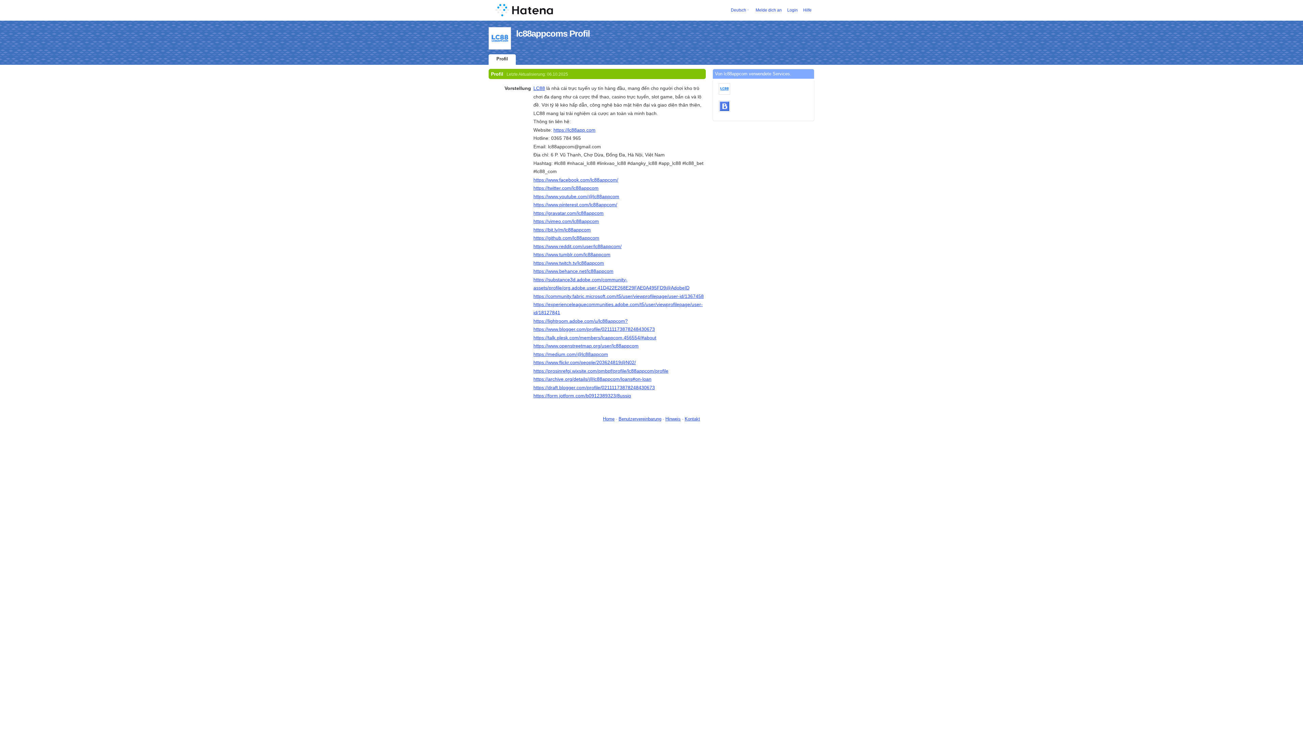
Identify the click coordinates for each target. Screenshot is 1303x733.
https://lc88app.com (574, 130)
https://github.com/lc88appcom (566, 238)
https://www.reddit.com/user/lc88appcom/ (577, 246)
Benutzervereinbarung (640, 418)
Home (609, 418)
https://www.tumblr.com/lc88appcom (571, 254)
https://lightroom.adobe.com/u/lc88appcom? (580, 321)
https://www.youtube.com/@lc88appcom (576, 196)
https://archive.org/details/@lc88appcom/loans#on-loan (592, 379)
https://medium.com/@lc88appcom (570, 354)
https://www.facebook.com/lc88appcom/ (575, 180)
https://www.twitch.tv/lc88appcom (568, 263)
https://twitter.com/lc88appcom (566, 188)
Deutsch (738, 10)
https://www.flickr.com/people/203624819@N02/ (584, 362)
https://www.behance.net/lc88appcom (573, 271)
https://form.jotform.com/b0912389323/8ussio (582, 395)
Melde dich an (769, 10)
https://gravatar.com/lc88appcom (568, 213)
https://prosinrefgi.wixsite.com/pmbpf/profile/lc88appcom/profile (600, 371)
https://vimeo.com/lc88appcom (566, 221)
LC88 (539, 88)
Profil (502, 58)
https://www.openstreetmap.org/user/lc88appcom (586, 346)
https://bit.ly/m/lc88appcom (562, 229)
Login (792, 10)
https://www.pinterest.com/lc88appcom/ (575, 204)
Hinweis (673, 418)
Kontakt (692, 418)
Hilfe (807, 10)
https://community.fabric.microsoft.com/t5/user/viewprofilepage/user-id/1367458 (618, 296)
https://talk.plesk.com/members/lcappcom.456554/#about (594, 337)
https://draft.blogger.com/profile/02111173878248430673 (594, 387)
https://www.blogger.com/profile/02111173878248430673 (594, 329)
